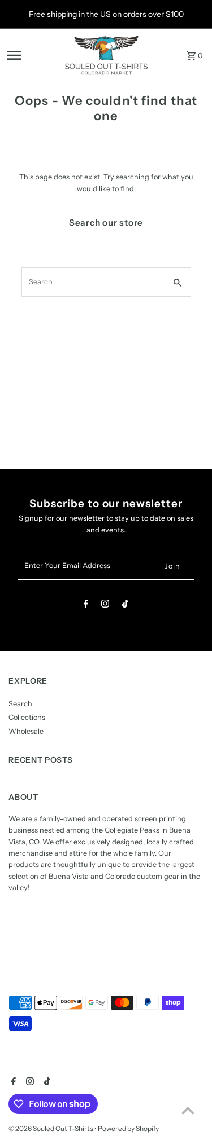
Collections (26, 717)
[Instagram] (105, 605)
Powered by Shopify (128, 1128)
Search (20, 703)
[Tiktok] (125, 605)
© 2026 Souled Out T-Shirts (51, 1128)
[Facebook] (86, 605)
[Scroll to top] (188, 1110)
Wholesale (26, 731)
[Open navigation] (32, 55)
